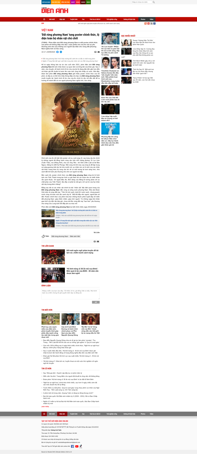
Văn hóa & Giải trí (95, 19)
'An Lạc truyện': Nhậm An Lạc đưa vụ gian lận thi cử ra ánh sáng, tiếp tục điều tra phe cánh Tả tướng (110, 51)
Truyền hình (73, 19)
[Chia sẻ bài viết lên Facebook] (57, 52)
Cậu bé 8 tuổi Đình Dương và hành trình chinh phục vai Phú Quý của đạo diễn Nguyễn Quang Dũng (69, 331)
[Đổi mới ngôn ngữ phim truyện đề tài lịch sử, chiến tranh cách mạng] (53, 256)
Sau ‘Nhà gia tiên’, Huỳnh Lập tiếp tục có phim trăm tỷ (62, 373)
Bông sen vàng (65, 2)
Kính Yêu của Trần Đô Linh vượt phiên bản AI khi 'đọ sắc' (110, 100)
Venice (88, 2)
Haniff (73, 2)
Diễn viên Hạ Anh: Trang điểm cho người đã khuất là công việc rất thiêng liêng (71, 376)
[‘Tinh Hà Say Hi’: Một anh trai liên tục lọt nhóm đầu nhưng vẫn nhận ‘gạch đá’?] (126, 71)
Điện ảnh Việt (75, 236)
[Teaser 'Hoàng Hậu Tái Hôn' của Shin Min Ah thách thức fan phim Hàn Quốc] (126, 42)
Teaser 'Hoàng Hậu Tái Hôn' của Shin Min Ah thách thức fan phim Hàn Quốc (144, 42)
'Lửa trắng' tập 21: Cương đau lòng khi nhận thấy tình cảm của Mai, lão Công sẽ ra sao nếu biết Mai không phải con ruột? (138, 53)
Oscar (78, 2)
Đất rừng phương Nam (60, 236)
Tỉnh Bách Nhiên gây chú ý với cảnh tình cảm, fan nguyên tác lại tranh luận (144, 63)
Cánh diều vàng (56, 2)
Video (151, 19)
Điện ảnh (62, 19)
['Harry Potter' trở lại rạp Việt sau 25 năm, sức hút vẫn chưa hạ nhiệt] (126, 80)
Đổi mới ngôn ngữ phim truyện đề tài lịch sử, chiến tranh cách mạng (96, 23)
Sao (83, 19)
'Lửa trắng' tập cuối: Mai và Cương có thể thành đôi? (109, 118)
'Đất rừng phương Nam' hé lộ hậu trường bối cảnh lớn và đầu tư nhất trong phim (69, 59)
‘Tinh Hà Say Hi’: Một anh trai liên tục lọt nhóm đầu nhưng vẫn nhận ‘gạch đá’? (143, 71)
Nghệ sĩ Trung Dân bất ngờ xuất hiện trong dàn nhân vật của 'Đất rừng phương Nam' (70, 61)
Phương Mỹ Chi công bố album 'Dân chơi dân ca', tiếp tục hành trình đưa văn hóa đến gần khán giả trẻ (110, 141)
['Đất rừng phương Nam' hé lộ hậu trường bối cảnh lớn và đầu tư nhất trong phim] (48, 213)
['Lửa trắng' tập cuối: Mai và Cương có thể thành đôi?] (110, 109)
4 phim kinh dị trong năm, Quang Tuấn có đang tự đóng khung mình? (68, 393)
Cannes (83, 2)
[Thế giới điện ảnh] (54, 10)
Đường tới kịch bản (129, 19)
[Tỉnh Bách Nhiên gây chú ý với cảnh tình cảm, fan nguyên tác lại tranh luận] (126, 63)
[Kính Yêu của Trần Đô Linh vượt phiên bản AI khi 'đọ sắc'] (110, 90)
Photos (143, 19)
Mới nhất (52, 19)
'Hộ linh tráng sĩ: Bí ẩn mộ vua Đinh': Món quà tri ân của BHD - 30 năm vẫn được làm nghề (82, 271)
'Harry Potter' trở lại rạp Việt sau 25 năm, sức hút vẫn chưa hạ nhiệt (144, 80)
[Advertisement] (114, 10)
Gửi (96, 302)
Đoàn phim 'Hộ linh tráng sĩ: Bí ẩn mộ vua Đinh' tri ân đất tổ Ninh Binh (68, 379)
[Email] (98, 52)
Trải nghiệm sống (112, 19)
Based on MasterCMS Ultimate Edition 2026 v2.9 (56, 452)
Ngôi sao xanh (46, 2)
